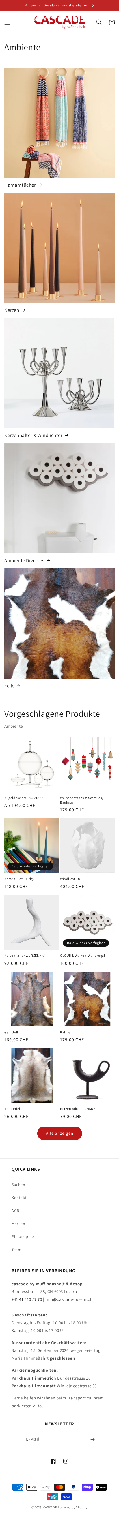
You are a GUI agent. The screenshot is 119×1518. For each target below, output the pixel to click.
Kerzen (11, 310)
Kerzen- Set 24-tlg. (19, 879)
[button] (7, 22)
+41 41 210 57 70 (27, 1299)
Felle (9, 685)
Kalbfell (66, 1032)
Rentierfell (12, 1108)
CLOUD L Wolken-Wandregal (82, 955)
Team (16, 1249)
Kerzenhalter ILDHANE (77, 1108)
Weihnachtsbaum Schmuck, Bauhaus (81, 799)
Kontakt (19, 1197)
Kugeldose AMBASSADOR (23, 797)
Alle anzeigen (59, 1133)
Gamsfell (11, 1032)
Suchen (18, 1184)
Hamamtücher (20, 185)
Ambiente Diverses (24, 560)
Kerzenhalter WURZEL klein (26, 955)
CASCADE (50, 1507)
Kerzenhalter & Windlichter (33, 435)
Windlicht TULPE (73, 879)
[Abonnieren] (92, 1439)
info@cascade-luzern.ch (68, 1299)
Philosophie (23, 1236)
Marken (18, 1223)
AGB (15, 1210)
